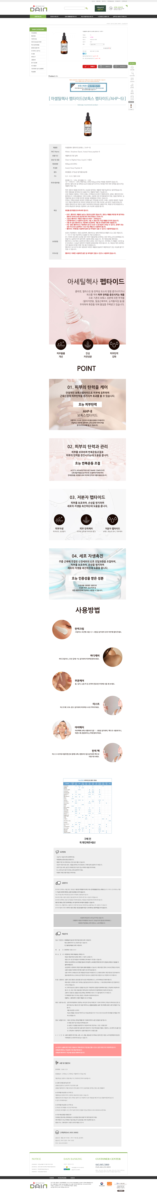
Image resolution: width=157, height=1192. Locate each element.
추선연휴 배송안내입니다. (40, 1169)
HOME (108, 23)
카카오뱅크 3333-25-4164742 (78, 1167)
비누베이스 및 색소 (35, 50)
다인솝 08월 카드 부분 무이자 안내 (42, 1164)
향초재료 (33, 36)
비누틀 (33, 54)
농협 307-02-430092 (76, 1169)
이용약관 (51, 1177)
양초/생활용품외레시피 (71, 16)
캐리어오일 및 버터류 (36, 42)
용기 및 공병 (34, 62)
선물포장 (33, 59)
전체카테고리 (38, 16)
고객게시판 (124, 1)
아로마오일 (34, 39)
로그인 (93, 1)
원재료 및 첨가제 (35, 48)
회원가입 (98, 1)
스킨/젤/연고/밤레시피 (103, 16)
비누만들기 (34, 65)
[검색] (86, 7)
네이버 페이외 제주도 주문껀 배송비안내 (43, 1166)
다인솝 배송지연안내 (39, 1171)
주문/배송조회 (111, 1)
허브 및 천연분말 (35, 45)
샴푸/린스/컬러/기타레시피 (120, 16)
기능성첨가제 (125, 23)
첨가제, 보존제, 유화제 (116, 23)
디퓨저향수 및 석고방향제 (37, 68)
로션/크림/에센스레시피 (87, 16)
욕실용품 (33, 71)
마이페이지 (117, 1)
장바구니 (104, 1)
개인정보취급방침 (62, 1177)
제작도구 (33, 56)
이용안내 (72, 1177)
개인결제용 (34, 33)
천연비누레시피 (54, 16)
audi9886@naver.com (58, 1185)
